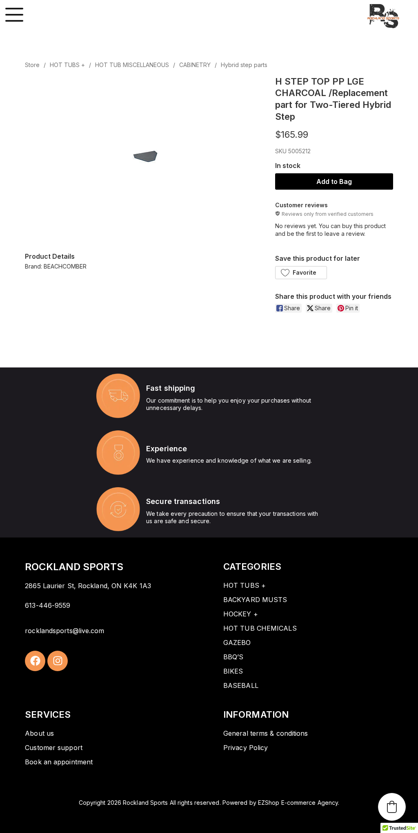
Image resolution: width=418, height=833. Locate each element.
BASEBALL (240, 685)
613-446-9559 (47, 605)
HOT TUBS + (67, 64)
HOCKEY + (240, 614)
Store (32, 64)
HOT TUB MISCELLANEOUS (132, 64)
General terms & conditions (265, 733)
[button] (301, 272)
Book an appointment (59, 762)
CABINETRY (195, 64)
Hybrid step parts (244, 64)
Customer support (53, 747)
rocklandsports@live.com (64, 631)
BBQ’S (233, 657)
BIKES (233, 671)
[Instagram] (57, 661)
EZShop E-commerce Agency (298, 802)
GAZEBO (237, 642)
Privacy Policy (245, 747)
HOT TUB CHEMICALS (260, 628)
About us (39, 733)
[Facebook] (35, 661)
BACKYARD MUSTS (255, 600)
